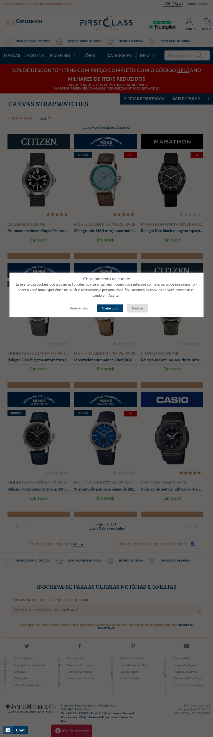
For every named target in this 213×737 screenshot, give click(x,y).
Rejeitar (137, 308)
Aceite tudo (110, 308)
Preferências (79, 308)
